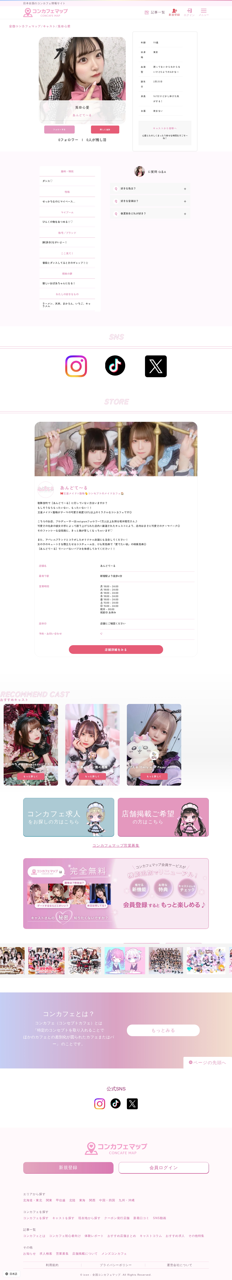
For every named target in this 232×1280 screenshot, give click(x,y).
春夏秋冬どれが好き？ (133, 213)
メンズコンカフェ (114, 1253)
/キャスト (48, 26)
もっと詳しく (30, 776)
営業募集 (62, 1253)
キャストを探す (63, 1218)
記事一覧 (158, 12)
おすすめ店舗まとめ (121, 1235)
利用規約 (52, 1265)
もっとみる (163, 1030)
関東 (49, 1200)
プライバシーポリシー (116, 1265)
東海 (82, 1200)
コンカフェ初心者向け (65, 1235)
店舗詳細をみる (116, 649)
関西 (92, 1200)
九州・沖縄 (127, 1200)
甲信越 (61, 1200)
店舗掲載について (85, 1253)
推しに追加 (105, 129)
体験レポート (94, 1235)
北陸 (72, 1200)
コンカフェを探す (36, 1218)
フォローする (59, 129)
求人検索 (46, 1253)
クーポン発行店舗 (117, 1218)
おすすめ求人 (175, 1235)
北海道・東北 (32, 1200)
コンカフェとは (34, 1235)
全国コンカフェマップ (25, 26)
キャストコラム (151, 1235)
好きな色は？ (128, 188)
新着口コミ (141, 1218)
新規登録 (68, 1167)
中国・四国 (107, 1200)
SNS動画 (159, 1218)
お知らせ (29, 1253)
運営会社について (179, 1265)
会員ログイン (164, 1167)
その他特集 (196, 1235)
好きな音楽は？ (129, 201)
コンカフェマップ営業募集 (115, 845)
